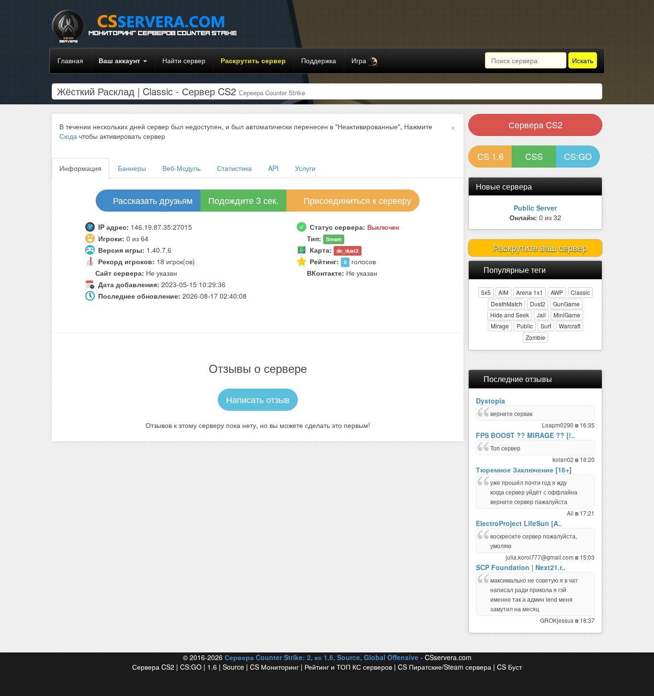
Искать (582, 60)
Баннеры (132, 168)
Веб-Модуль (181, 168)
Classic (580, 292)
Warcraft (569, 326)
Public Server (535, 208)
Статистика (234, 168)
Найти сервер (183, 60)
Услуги (305, 168)
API (273, 168)
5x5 (486, 292)
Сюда (68, 136)
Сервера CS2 (535, 124)
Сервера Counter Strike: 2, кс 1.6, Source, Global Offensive (321, 657)
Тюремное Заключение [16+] (524, 469)
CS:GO (578, 156)
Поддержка (318, 60)
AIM (503, 292)
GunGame (566, 304)
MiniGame (566, 315)
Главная (70, 60)
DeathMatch (506, 304)
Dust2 (537, 304)
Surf (546, 326)
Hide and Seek (509, 315)
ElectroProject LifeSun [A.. (519, 523)
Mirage (500, 326)
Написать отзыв (258, 399)
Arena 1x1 (529, 292)
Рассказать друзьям (151, 200)
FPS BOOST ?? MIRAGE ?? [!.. (525, 435)
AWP (557, 292)
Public (525, 326)
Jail (541, 315)
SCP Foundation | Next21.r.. (520, 567)
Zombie (535, 337)
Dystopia (490, 400)
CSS (534, 156)
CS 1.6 (490, 156)
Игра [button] (359, 60)
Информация (80, 168)
